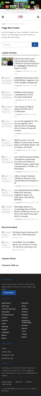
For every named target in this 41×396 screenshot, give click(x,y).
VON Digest (11, 388)
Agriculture (6, 303)
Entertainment (8, 315)
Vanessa (19, 71)
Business (5, 306)
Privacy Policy (7, 382)
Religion (25, 315)
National (25, 303)
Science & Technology (26, 321)
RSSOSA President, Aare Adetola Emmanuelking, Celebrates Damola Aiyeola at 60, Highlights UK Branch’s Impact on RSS (26, 63)
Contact (29, 382)
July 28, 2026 (29, 202)
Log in (4, 348)
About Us (18, 382)
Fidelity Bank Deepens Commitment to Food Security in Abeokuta (24, 94)
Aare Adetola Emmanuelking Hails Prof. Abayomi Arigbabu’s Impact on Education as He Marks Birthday (26, 195)
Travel (24, 334)
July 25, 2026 (29, 219)
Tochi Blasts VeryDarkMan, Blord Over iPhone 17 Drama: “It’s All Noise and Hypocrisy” (25, 244)
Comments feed (8, 355)
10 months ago (19, 250)
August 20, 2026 (30, 85)
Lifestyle (5, 332)
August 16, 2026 (30, 114)
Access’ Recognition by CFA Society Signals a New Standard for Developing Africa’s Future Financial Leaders (26, 126)
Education (6, 312)
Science (25, 318)
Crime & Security (8, 309)
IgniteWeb (5, 391)
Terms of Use (6, 384)
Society (25, 325)
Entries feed (6, 352)
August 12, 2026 (30, 133)
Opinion (25, 309)
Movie (4, 335)
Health (4, 329)
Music (4, 338)
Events (4, 318)
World (24, 337)
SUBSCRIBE (9, 293)
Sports (24, 328)
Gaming (5, 326)
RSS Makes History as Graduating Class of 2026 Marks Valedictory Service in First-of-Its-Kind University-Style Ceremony (26, 211)
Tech (24, 331)
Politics (25, 312)
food (4, 323)
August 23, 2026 (30, 71)
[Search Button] (35, 44)
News (24, 306)
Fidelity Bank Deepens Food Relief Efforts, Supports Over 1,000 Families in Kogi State (26, 80)
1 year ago (18, 237)
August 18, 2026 (30, 100)
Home (4, 24)
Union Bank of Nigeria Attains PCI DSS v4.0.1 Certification (24, 109)
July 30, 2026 (29, 171)
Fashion (5, 320)
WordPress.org (7, 358)
